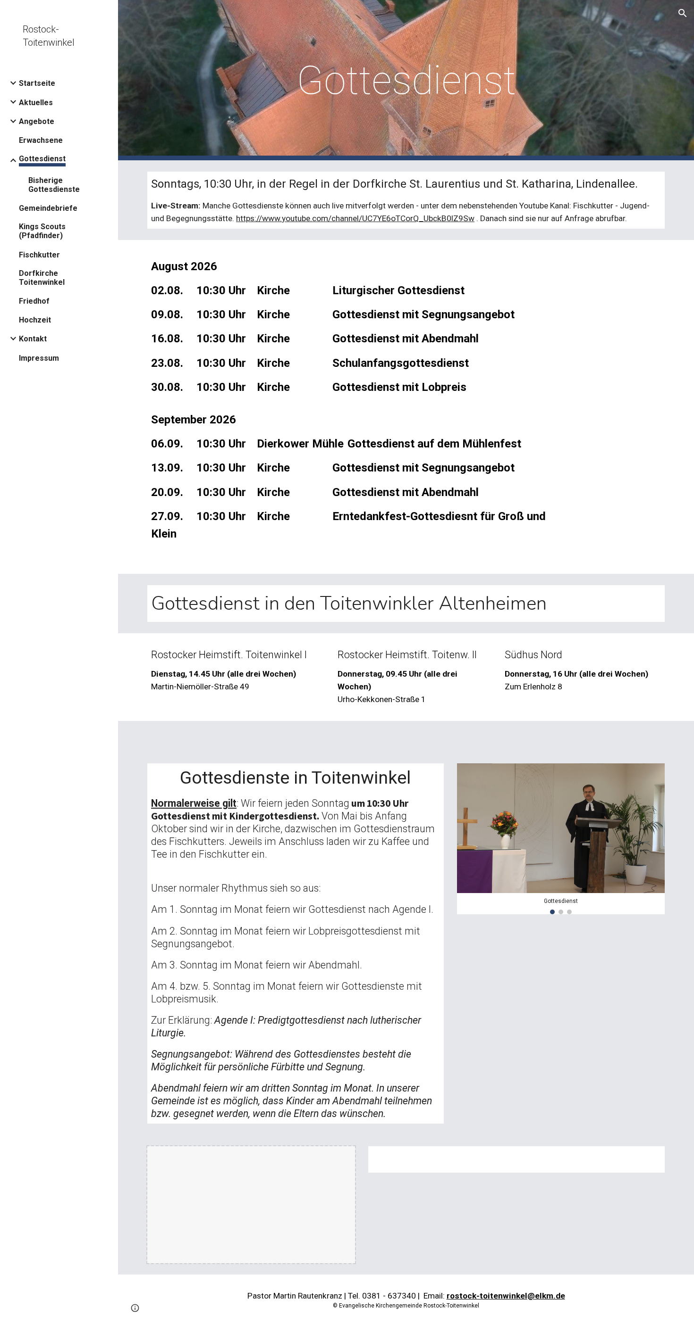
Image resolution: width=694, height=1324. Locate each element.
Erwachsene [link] (41, 140)
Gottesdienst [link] (42, 158)
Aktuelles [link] (36, 102)
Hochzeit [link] (35, 319)
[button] (682, 13)
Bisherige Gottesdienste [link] (54, 185)
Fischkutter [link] (39, 254)
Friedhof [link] (34, 301)
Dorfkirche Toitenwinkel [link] (42, 278)
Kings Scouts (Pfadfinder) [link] (42, 231)
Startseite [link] (37, 83)
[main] (406, 80)
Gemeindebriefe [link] (48, 208)
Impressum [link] (39, 358)
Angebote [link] (36, 121)
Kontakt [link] (33, 338)
